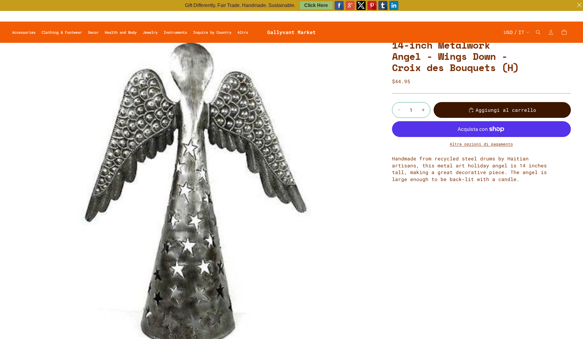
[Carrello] (564, 32)
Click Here (316, 5)
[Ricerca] (538, 32)
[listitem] (242, 32)
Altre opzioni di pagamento (481, 144)
